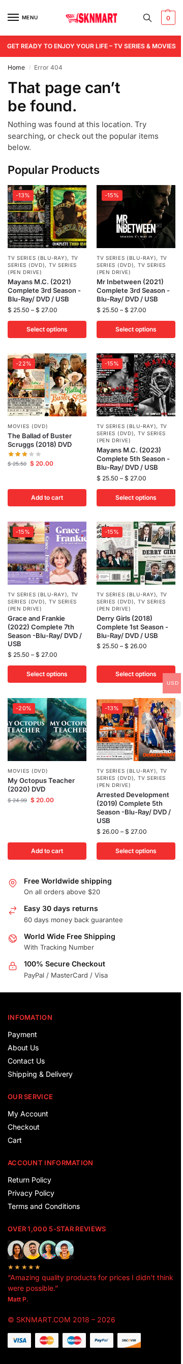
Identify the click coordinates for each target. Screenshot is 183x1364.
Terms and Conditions (44, 1206)
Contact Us (26, 1060)
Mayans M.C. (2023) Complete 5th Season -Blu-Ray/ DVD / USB (133, 458)
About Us (23, 1047)
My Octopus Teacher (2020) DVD (41, 784)
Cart (15, 1140)
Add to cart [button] (47, 497)
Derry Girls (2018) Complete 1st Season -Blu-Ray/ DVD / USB (132, 627)
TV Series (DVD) (43, 261)
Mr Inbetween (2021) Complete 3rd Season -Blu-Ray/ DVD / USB (133, 290)
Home (16, 67)
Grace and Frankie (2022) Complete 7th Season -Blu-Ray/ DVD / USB (45, 631)
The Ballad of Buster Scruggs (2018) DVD (40, 440)
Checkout (24, 1127)
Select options (47, 329)
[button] (167, 18)
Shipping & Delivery (40, 1074)
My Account (28, 1113)
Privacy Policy (31, 1193)
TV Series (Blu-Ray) (37, 258)
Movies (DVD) (28, 426)
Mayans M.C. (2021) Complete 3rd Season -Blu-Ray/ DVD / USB (44, 290)
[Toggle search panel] (147, 18)
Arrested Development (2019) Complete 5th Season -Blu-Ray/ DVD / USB (134, 808)
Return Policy (29, 1179)
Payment (22, 1034)
